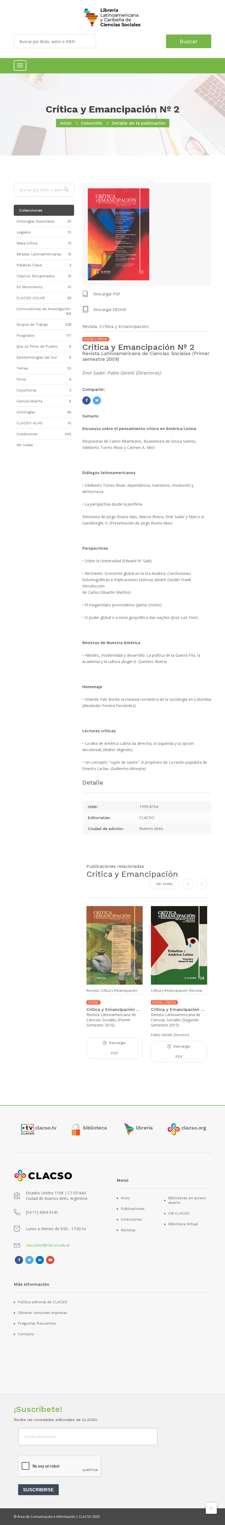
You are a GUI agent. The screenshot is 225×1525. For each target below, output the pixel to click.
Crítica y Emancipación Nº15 (114, 1009)
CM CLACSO (179, 1213)
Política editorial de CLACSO (43, 1302)
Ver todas (164, 884)
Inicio (65, 123)
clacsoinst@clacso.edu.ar (48, 1245)
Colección (91, 123)
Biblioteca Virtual (183, 1224)
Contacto (26, 1334)
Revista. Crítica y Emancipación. (112, 990)
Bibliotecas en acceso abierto (187, 1200)
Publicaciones (133, 1209)
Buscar (189, 41)
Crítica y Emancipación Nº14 (179, 1009)
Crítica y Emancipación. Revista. (177, 990)
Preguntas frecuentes (37, 1323)
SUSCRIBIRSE (38, 1489)
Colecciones (131, 1219)
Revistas (128, 1230)
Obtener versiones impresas (42, 1313)
